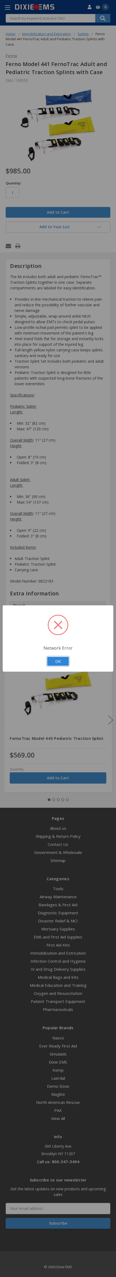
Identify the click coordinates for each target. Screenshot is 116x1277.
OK (58, 661)
